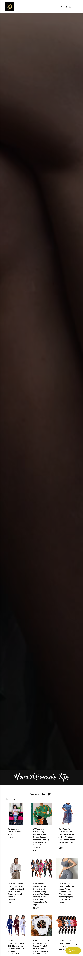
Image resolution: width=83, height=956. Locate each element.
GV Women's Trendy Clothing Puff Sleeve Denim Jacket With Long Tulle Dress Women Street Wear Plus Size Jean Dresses (67, 837)
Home (21, 777)
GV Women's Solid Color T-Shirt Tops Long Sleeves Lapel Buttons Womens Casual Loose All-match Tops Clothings (16, 891)
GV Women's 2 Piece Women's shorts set (65, 943)
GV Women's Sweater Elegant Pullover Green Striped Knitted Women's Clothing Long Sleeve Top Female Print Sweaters (41, 838)
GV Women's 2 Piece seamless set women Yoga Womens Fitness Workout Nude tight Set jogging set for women (67, 891)
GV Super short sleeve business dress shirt (14, 832)
